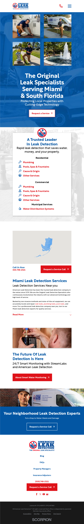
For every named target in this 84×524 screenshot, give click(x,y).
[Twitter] (40, 494)
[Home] (21, 6)
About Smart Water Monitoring (30, 377)
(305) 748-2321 (42, 481)
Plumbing (28, 162)
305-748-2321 (19, 269)
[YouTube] (44, 494)
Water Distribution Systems (38, 208)
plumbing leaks (50, 303)
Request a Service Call (54, 269)
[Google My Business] (47, 494)
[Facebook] (37, 494)
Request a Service (40, 113)
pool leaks (60, 303)
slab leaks (39, 303)
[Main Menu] (69, 6)
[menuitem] (27, 514)
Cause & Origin (31, 170)
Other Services (31, 175)
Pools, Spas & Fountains (36, 166)
